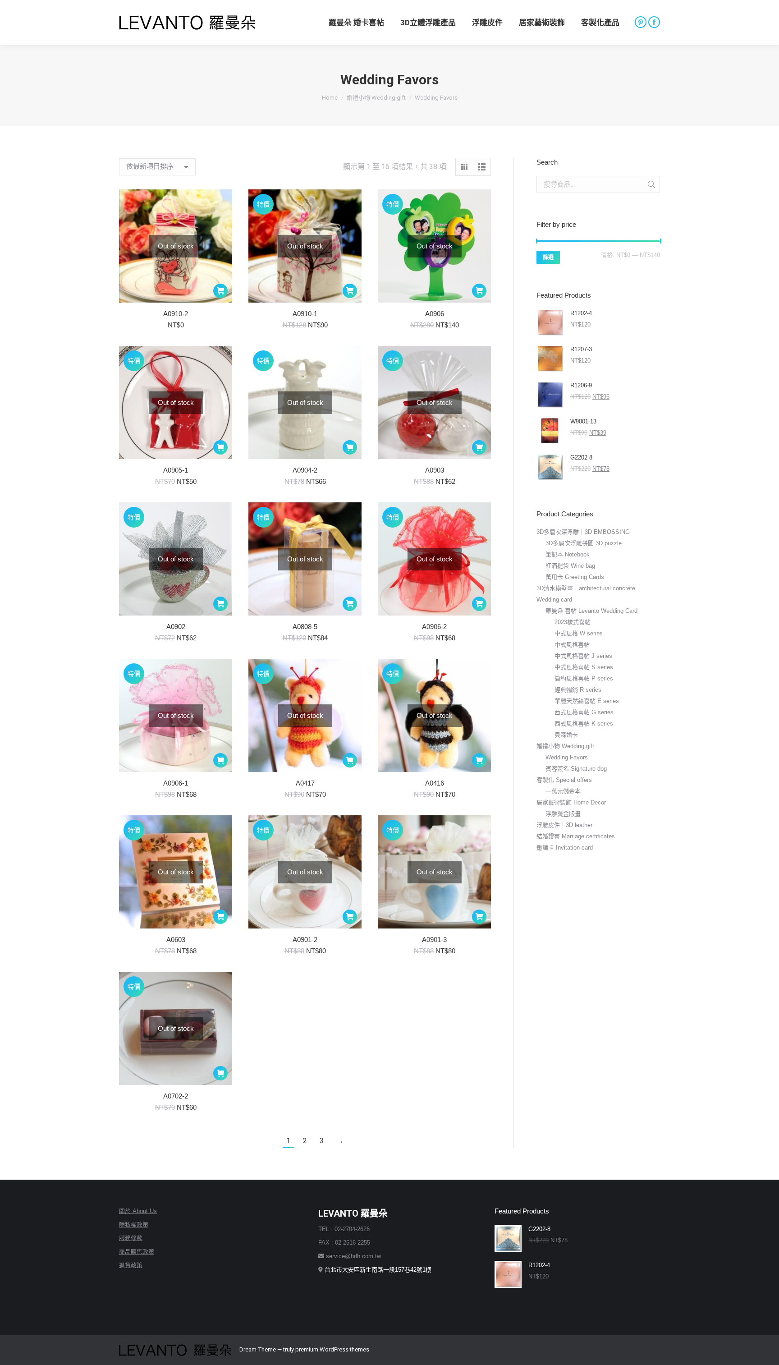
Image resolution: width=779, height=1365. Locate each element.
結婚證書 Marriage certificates (575, 836)
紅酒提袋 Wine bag (570, 565)
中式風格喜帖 (572, 644)
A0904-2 (305, 470)
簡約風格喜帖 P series (583, 678)
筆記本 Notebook (567, 554)
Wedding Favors (566, 757)
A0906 (434, 313)
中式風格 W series (578, 633)
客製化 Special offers (564, 780)
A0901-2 (305, 939)
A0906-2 (434, 626)
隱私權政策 (133, 1224)
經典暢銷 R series (577, 689)
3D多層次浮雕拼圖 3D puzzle (583, 543)
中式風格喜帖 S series (583, 667)
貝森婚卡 (566, 734)
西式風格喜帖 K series (583, 723)
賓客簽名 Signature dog (576, 768)
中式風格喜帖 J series (583, 656)
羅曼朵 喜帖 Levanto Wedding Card (591, 610)
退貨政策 (130, 1265)
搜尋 (650, 184)
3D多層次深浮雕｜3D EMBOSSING (583, 532)
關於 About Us (138, 1211)
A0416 (434, 783)
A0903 (434, 470)
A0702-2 (175, 1096)
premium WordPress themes (332, 1349)
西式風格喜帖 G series (584, 712)
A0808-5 (305, 626)
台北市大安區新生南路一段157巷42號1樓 (378, 1269)
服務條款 (130, 1238)
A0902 (175, 626)
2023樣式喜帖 (572, 622)
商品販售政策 (136, 1251)
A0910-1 (305, 313)
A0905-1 (175, 470)
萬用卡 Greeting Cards (574, 577)
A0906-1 (175, 783)
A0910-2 (175, 313)
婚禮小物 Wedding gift (565, 746)
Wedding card (554, 599)
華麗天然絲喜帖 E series (586, 701)
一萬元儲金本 (563, 791)
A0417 (305, 783)
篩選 (548, 257)
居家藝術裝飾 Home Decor (571, 802)
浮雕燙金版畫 (563, 813)
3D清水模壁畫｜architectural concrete (585, 588)
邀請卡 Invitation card (564, 847)
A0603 (175, 939)
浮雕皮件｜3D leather (564, 825)
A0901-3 (434, 939)
